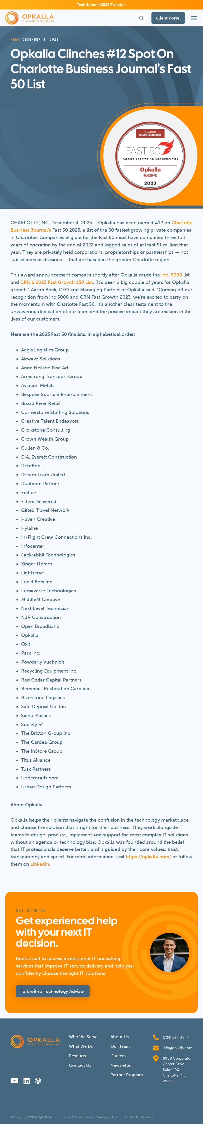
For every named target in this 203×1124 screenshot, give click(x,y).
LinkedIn (39, 864)
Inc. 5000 (171, 275)
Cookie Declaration (139, 1117)
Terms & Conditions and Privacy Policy (89, 1117)
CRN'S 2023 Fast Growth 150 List (56, 282)
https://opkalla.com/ (148, 857)
